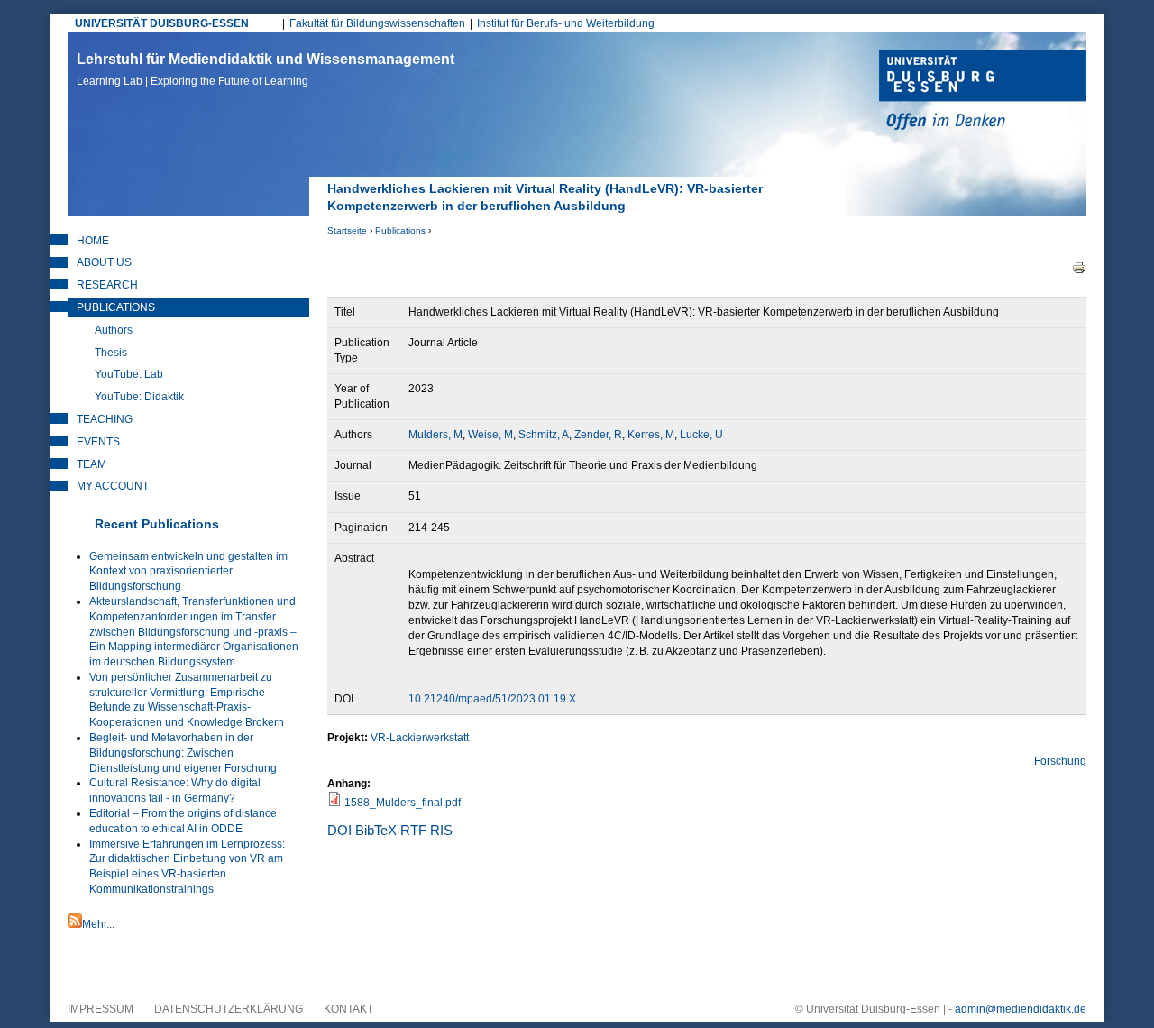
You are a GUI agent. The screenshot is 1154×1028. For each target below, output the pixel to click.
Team (91, 464)
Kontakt (348, 1009)
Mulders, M (435, 434)
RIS (441, 830)
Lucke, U (701, 434)
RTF (413, 830)
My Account (113, 486)
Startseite (347, 230)
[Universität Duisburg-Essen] (982, 92)
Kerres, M (650, 434)
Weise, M (490, 434)
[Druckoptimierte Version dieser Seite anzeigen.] (1079, 267)
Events (98, 442)
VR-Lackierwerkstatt (420, 737)
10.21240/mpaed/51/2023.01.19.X (492, 699)
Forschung (1060, 761)
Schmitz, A (543, 434)
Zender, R (598, 434)
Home (93, 240)
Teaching (105, 419)
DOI (339, 830)
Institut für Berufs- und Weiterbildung (566, 23)
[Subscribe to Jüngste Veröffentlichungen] (75, 924)
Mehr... (98, 924)
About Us (104, 262)
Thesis (111, 352)
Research (107, 285)
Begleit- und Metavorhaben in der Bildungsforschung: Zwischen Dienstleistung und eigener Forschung (183, 753)
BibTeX (376, 830)
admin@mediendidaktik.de (1020, 1009)
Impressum (100, 1009)
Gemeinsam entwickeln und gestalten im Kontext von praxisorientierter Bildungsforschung (188, 571)
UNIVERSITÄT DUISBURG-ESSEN (162, 23)
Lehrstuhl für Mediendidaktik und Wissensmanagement (265, 69)
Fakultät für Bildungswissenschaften (377, 23)
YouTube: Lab (129, 374)
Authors (114, 330)
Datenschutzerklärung (228, 1009)
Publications (400, 230)
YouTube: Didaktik (139, 396)
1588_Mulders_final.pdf (402, 802)
